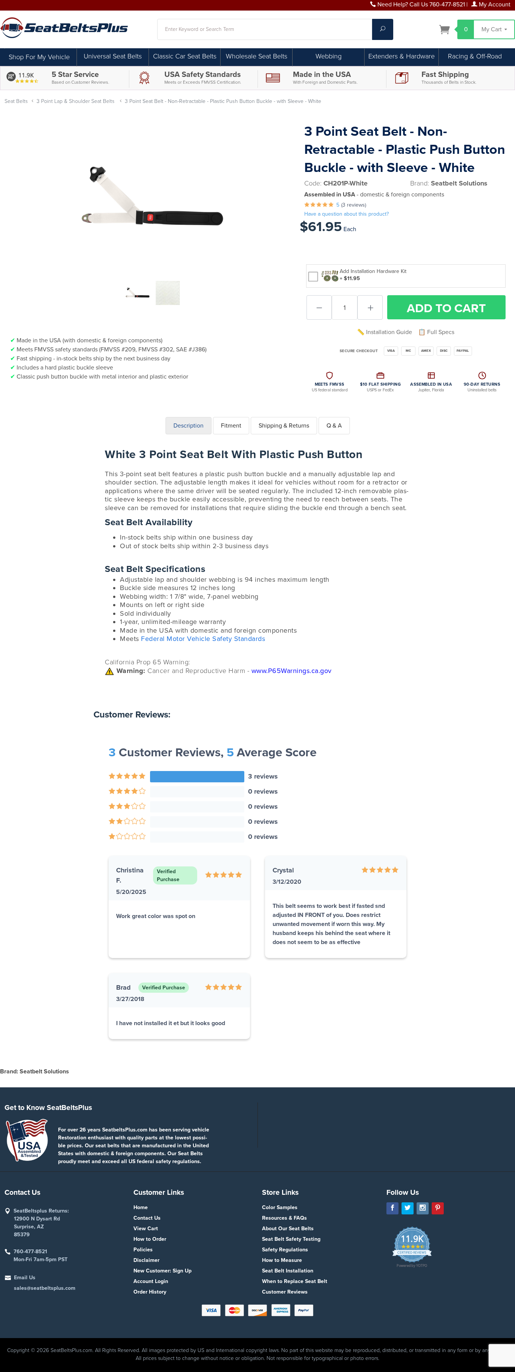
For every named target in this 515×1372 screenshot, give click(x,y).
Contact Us (147, 1218)
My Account (493, 4)
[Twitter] (408, 1208)
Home (140, 1207)
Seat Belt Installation (287, 1271)
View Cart (145, 1228)
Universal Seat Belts (113, 56)
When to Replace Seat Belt (294, 1281)
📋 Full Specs (436, 332)
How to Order (149, 1239)
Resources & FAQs (284, 1218)
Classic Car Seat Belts (184, 56)
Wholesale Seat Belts (256, 56)
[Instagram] (423, 1208)
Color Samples (279, 1207)
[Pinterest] (438, 1208)
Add (446, 308)
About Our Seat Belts (288, 1228)
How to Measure (282, 1260)
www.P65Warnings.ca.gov (291, 671)
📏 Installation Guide (384, 332)
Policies (143, 1249)
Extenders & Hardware (401, 56)
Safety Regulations (285, 1249)
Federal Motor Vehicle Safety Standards (203, 639)
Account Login (150, 1281)
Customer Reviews (285, 1292)
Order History (149, 1292)
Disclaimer (146, 1260)
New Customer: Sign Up (162, 1271)
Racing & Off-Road (475, 56)
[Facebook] (392, 1208)
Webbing (329, 56)
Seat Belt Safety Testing (291, 1239)
